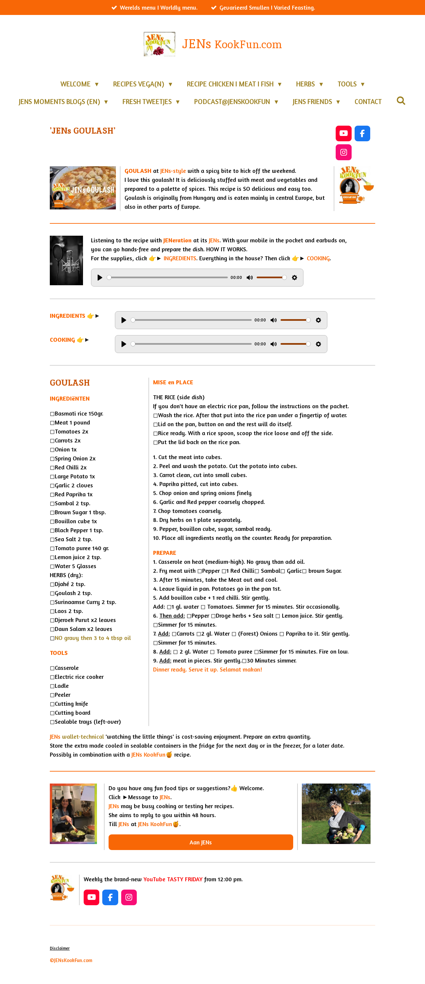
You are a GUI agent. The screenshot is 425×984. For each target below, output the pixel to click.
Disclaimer (60, 948)
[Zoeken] (401, 100)
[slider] (167, 277)
